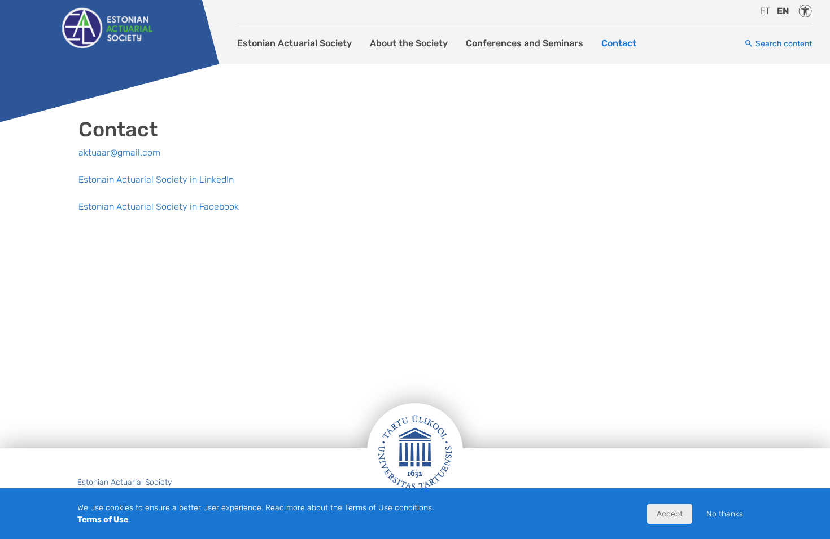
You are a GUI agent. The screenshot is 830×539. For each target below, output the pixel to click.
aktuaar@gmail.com (119, 152)
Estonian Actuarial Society (294, 43)
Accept (670, 514)
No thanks (724, 514)
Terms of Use (102, 519)
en (783, 11)
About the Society (409, 43)
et (765, 11)
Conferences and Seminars (524, 43)
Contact (618, 43)
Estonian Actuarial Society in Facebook (158, 206)
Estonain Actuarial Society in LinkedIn (156, 179)
